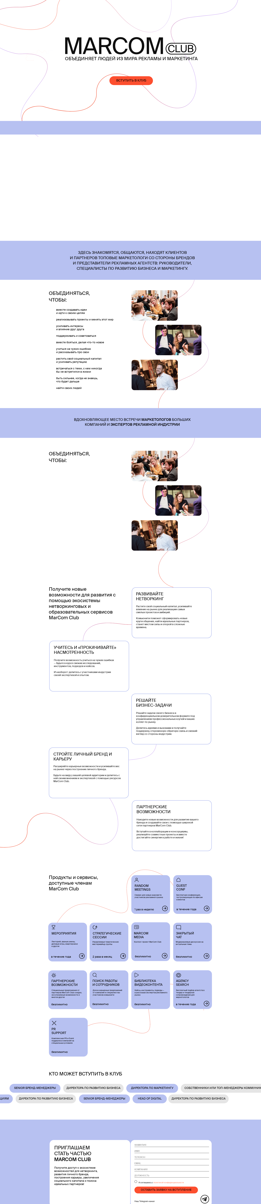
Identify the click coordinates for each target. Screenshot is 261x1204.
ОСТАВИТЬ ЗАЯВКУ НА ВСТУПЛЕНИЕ (166, 1190)
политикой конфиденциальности (168, 1183)
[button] (131, 80)
